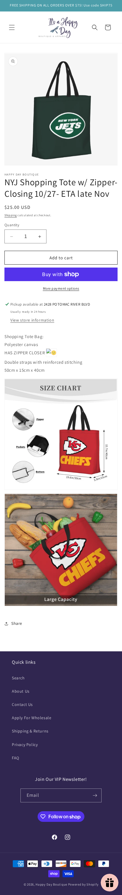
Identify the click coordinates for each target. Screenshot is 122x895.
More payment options (61, 288)
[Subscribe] (94, 795)
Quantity (11, 224)
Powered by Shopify (83, 884)
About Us (21, 691)
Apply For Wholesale (31, 717)
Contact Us (22, 704)
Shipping (10, 215)
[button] (11, 27)
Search (18, 678)
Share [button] (16, 623)
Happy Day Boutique (51, 884)
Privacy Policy (25, 744)
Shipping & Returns (30, 731)
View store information (32, 320)
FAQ (15, 757)
